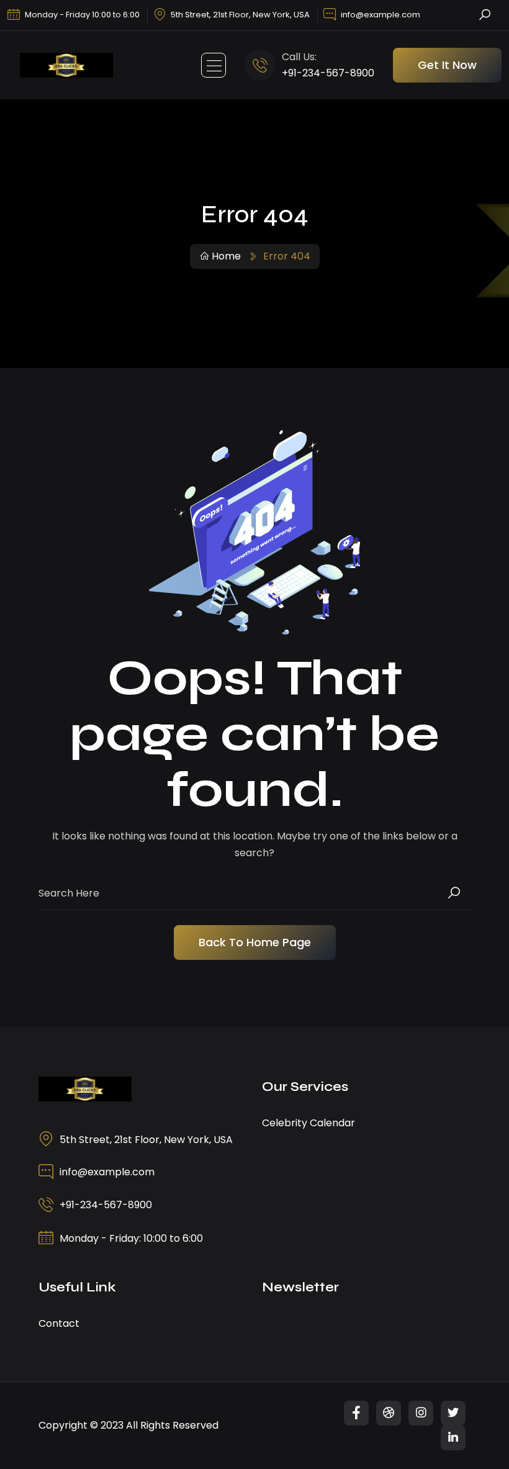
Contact (58, 1323)
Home (226, 256)
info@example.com (380, 14)
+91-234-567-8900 (328, 73)
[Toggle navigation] (213, 65)
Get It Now (447, 65)
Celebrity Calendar (308, 1123)
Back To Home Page (255, 942)
